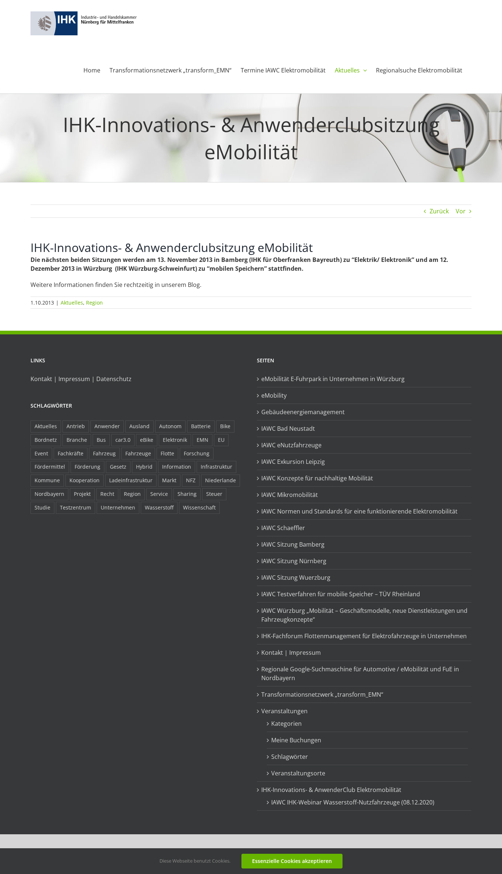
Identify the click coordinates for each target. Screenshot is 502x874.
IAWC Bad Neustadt (288, 428)
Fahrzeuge (138, 453)
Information (176, 466)
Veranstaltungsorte (298, 773)
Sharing (187, 493)
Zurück (439, 211)
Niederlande (220, 480)
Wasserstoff (159, 507)
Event (41, 453)
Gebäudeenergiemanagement (303, 412)
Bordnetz (46, 439)
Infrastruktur (216, 466)
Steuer (214, 493)
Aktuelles (72, 302)
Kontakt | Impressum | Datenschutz (81, 379)
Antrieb (76, 426)
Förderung (87, 466)
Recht (107, 493)
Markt (169, 480)
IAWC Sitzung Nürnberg (293, 561)
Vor (461, 211)
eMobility (274, 395)
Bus (101, 439)
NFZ (191, 480)
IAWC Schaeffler (283, 528)
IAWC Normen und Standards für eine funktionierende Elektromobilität (359, 511)
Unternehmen (118, 507)
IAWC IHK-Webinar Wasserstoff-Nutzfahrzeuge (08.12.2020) (352, 802)
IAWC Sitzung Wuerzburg (295, 577)
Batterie (201, 426)
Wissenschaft (199, 507)
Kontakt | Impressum (291, 653)
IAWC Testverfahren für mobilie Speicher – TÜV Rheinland (340, 594)
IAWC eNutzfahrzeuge (291, 445)
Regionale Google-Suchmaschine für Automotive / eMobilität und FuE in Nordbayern (360, 673)
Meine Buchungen (296, 740)
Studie (42, 507)
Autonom (170, 426)
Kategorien (286, 724)
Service (159, 493)
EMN (202, 439)
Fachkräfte (70, 453)
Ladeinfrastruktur (131, 480)
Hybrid (144, 466)
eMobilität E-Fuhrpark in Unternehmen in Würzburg (333, 379)
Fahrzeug (104, 453)
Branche (77, 439)
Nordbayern (49, 493)
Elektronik (175, 439)
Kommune (47, 480)
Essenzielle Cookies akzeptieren (292, 860)
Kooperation (84, 480)
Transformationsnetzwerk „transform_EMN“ (322, 694)
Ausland (139, 426)
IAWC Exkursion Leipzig (293, 462)
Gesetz (118, 466)
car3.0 (122, 439)
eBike (146, 439)
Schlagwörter (289, 757)
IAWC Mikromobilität (289, 495)
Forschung (196, 453)
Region (94, 302)
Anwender (107, 426)
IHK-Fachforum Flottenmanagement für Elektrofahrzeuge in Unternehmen (364, 636)
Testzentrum (75, 507)
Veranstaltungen (284, 711)
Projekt (82, 493)
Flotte (167, 453)
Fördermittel (50, 466)
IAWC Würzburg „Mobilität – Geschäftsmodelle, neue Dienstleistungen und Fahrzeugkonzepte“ (364, 615)
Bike (225, 426)
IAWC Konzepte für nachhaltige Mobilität (317, 478)
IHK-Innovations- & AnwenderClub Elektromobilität (331, 790)
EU (221, 439)
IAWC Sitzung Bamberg (292, 544)
